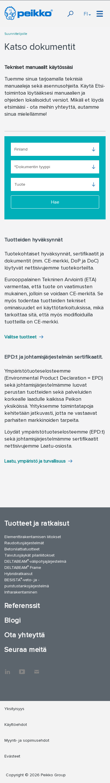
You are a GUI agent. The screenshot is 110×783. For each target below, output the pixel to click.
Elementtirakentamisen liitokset (32, 536)
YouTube (22, 669)
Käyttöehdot (15, 724)
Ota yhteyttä (24, 635)
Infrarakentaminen (20, 592)
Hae (55, 202)
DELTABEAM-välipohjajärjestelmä (35, 561)
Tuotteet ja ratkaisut (36, 523)
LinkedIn (7, 669)
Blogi (12, 620)
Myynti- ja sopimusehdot (26, 740)
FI (86, 14)
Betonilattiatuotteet (22, 549)
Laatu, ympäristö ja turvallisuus (35, 461)
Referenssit (22, 605)
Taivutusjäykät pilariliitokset (29, 555)
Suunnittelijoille (15, 34)
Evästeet (12, 756)
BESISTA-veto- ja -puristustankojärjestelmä (26, 582)
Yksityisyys (14, 708)
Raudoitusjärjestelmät (24, 542)
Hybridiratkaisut (18, 573)
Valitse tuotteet (20, 337)
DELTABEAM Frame (22, 567)
